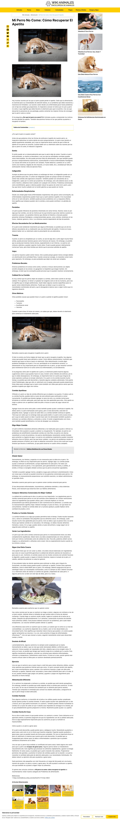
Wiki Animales (25, 15)
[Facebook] (7, 29)
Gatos (38, 10)
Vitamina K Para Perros (85, 31)
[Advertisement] (92, 191)
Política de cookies (50, 817)
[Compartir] (7, 46)
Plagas (70, 10)
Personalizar (86, 816)
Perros (29, 10)
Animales (19, 10)
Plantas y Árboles (81, 10)
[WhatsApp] (7, 26)
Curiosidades (59, 10)
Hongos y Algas (94, 10)
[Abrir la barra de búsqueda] (102, 10)
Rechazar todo (99, 816)
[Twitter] (7, 33)
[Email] (7, 36)
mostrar (32, 127)
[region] (60, 815)
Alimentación (34, 15)
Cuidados (47, 10)
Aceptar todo (112, 816)
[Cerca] (118, 812)
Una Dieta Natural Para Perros (88, 74)
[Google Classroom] (7, 39)
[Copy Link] (7, 42)
